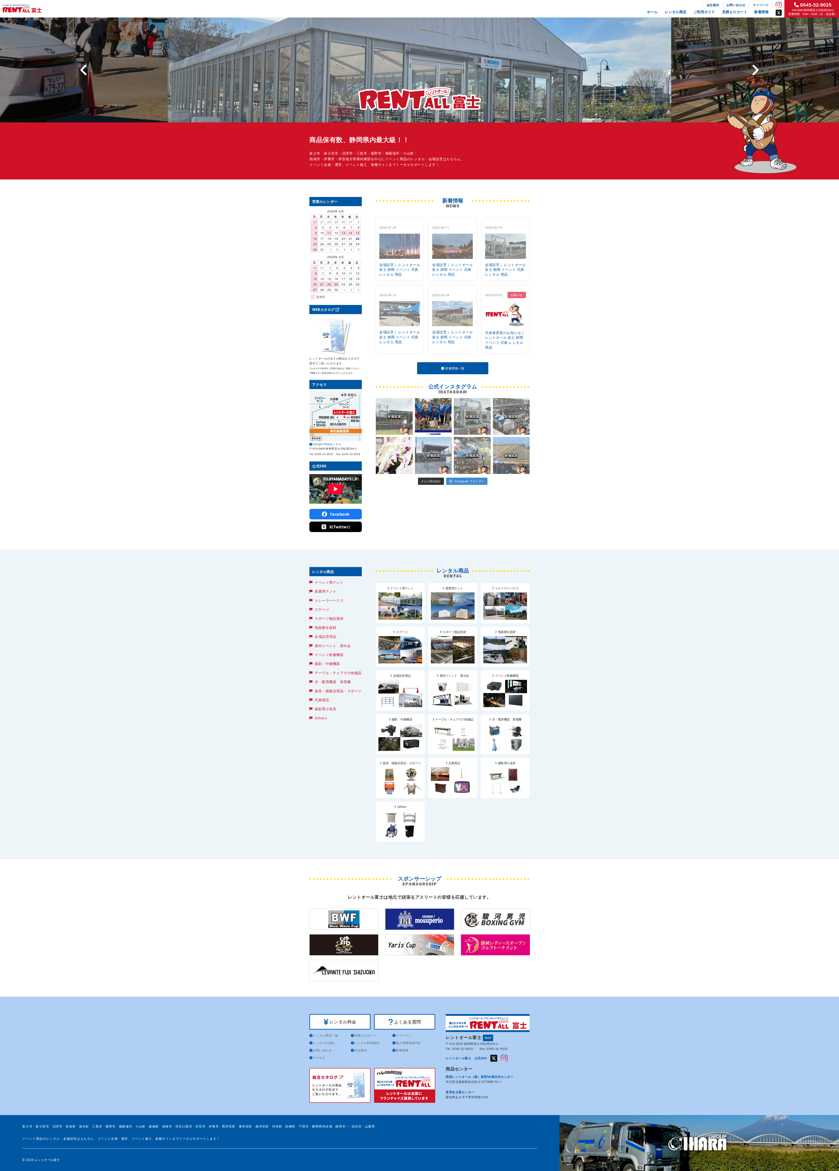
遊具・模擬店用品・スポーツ (338, 691)
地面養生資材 (325, 627)
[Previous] (84, 69)
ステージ (322, 609)
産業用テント (325, 591)
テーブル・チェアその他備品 (338, 672)
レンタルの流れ (324, 1043)
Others (321, 718)
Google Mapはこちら (327, 444)
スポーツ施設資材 (329, 618)
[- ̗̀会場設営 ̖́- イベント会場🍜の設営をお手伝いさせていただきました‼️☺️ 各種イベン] (472, 416)
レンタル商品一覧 (325, 1035)
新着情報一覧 (454, 368)
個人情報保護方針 (408, 1043)
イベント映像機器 (329, 654)
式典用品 (322, 700)
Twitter (779, 13)
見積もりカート (734, 11)
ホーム (652, 11)
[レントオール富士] (699, 1143)
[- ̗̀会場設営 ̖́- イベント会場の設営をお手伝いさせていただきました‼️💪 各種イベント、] (511, 416)
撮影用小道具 (325, 708)
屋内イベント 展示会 (333, 645)
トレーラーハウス (329, 600)
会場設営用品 (325, 636)
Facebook (339, 514)
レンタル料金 (342, 1022)
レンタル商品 (675, 11)
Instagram (779, 5)
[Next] (755, 69)
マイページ (761, 5)
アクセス (319, 1058)
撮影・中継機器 (327, 663)
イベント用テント (329, 582)
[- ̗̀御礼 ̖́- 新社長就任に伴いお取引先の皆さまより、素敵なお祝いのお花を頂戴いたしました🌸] (394, 455)
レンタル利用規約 (367, 1043)
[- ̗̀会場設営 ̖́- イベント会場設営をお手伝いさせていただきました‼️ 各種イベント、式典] (394, 416)
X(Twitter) (339, 526)
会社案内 (713, 5)
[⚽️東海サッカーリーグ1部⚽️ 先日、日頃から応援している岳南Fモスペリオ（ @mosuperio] (433, 416)
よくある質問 (407, 1022)
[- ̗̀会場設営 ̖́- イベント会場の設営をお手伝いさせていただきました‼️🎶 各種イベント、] (433, 455)
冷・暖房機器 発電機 (333, 681)
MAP (488, 1038)
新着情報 (761, 11)
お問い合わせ (735, 5)
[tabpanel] (419, 69)
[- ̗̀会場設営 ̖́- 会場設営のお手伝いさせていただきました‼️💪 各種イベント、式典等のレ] (511, 455)
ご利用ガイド (704, 11)
